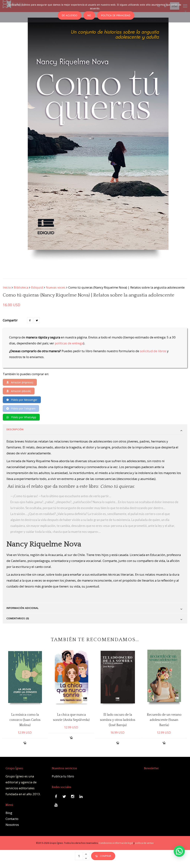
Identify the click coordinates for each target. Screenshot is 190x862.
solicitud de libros (153, 351)
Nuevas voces (55, 287)
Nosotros (12, 824)
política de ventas (144, 843)
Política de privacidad (115, 15)
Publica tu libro (63, 776)
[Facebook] (30, 320)
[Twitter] (37, 320)
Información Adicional (22, 608)
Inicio (7, 287)
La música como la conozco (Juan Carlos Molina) (24, 720)
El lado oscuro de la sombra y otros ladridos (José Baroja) (117, 720)
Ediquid (37, 287)
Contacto (12, 819)
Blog (9, 813)
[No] (185, 11)
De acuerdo (69, 15)
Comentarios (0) (17, 618)
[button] (179, 851)
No (89, 15)
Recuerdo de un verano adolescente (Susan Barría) (164, 720)
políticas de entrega (69, 343)
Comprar (105, 856)
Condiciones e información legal (116, 843)
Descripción (15, 429)
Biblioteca (21, 287)
